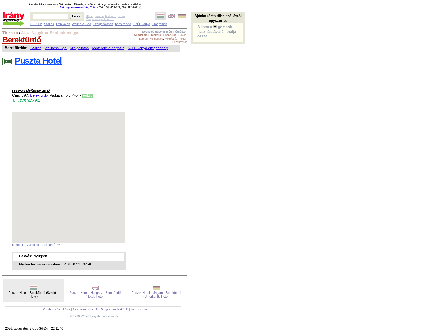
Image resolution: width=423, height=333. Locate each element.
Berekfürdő (21, 39)
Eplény (94, 7)
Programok (159, 24)
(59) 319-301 (30, 100)
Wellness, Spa (81, 24)
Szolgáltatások (103, 24)
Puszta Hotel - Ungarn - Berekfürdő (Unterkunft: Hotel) (156, 294)
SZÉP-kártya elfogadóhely (148, 48)
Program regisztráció (115, 309)
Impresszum (139, 309)
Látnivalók (63, 24)
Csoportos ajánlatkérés (100, 19)
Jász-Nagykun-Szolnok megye (50, 32)
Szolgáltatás (79, 48)
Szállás (49, 24)
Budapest (110, 16)
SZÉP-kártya (141, 24)
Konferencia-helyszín (108, 48)
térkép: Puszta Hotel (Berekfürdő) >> (36, 245)
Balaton (99, 16)
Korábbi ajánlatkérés (56, 309)
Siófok (121, 16)
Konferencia (123, 24)
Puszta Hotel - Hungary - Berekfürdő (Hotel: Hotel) (95, 294)
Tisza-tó (10, 32)
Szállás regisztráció (86, 309)
